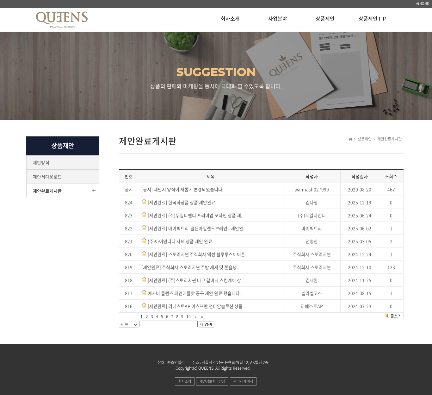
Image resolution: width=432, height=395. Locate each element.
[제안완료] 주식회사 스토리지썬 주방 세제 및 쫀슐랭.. (190, 267)
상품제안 (325, 19)
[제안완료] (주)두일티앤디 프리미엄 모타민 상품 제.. (196, 215)
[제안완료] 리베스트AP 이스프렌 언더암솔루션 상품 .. (197, 306)
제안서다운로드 (47, 176)
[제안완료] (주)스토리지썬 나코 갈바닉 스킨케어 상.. (196, 280)
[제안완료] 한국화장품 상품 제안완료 (181, 202)
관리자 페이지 (243, 381)
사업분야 (277, 19)
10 (188, 316)
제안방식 (41, 162)
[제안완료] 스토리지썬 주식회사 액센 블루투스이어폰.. (198, 254)
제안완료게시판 (47, 191)
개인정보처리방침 (212, 381)
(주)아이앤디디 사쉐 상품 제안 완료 (180, 241)
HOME (424, 3)
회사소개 (230, 19)
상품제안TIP (372, 19)
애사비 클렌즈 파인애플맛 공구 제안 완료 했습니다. (194, 293)
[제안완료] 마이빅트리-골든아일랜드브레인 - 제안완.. (197, 228)
